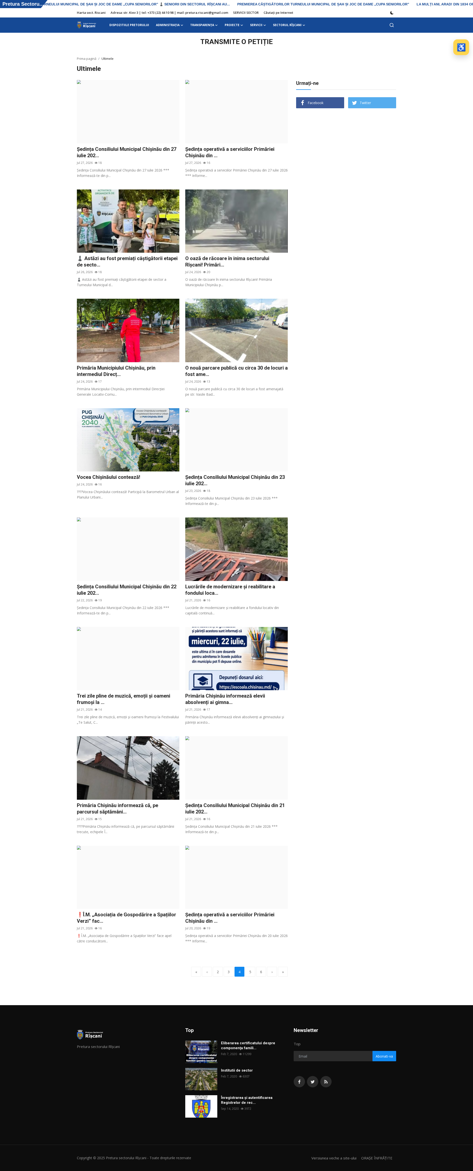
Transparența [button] (202, 25)
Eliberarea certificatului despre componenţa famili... (248, 1045)
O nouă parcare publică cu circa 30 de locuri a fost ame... (236, 371)
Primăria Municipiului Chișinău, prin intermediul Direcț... (116, 371)
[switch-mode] (392, 13)
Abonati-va (384, 1056)
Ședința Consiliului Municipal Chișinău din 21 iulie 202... (235, 808)
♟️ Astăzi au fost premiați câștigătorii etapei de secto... (127, 261)
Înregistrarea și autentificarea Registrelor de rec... (246, 1100)
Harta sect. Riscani (91, 12)
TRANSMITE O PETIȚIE (236, 42)
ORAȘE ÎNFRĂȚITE (376, 1157)
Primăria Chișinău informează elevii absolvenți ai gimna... (225, 699)
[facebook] (299, 1081)
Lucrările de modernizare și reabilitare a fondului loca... (230, 590)
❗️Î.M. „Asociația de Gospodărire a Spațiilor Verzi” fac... (126, 918)
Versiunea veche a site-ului (333, 1157)
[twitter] (312, 1081)
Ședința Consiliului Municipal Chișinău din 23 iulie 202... (235, 480)
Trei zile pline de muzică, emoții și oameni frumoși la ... (123, 699)
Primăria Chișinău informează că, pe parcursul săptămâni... (117, 808)
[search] (391, 25)
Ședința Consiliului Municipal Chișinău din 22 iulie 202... (126, 590)
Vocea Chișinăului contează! (108, 477)
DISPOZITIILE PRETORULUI (129, 25)
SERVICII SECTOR (246, 12)
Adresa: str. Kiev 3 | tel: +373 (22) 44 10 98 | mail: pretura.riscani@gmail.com (169, 12)
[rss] (326, 1081)
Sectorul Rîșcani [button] (287, 25)
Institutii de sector (237, 1070)
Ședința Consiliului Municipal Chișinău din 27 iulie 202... (126, 152)
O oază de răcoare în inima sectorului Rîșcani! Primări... (227, 261)
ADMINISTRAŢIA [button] (168, 25)
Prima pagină (86, 58)
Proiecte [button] (232, 25)
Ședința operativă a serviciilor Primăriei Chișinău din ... (229, 152)
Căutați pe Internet (278, 12)
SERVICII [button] (256, 25)
